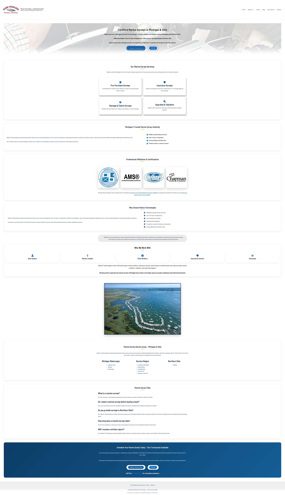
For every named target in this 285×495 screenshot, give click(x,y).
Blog (263, 9)
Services (250, 9)
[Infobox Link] (120, 86)
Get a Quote (270, 9)
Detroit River (141, 367)
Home (243, 9)
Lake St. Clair (111, 365)
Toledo (175, 365)
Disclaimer (136, 492)
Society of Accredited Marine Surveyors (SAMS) (143, 193)
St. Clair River (141, 369)
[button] (253, 9)
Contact (279, 9)
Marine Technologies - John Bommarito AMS (32, 9)
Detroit (110, 367)
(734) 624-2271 (137, 473)
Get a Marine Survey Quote (137, 485)
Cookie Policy (155, 492)
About (258, 9)
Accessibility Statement (145, 492)
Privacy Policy (130, 492)
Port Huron (111, 369)
